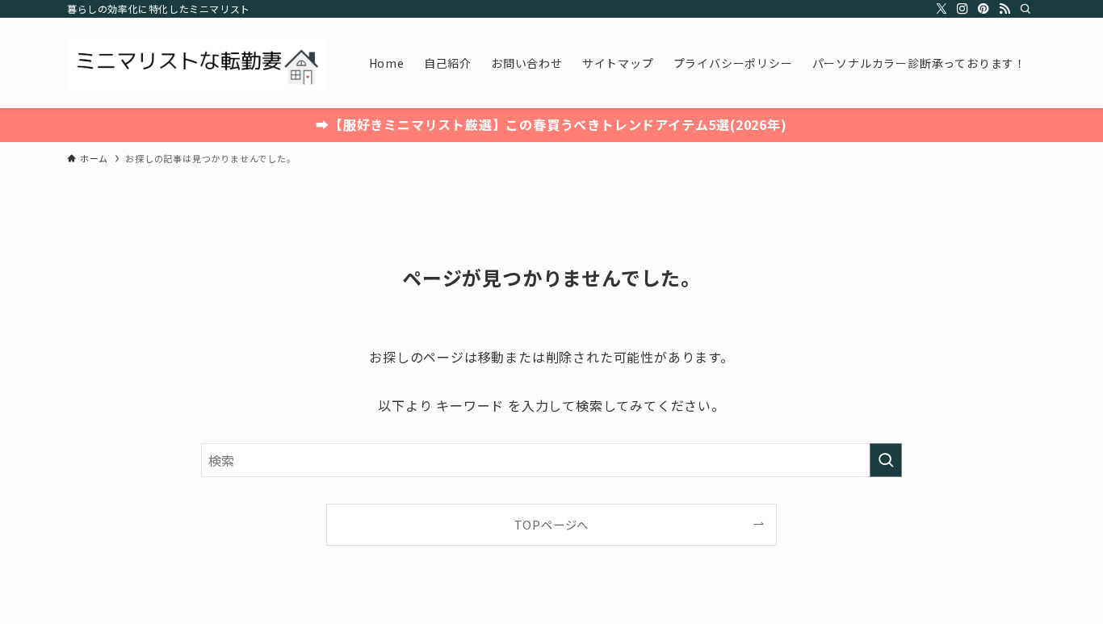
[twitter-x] (941, 9)
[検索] (1025, 9)
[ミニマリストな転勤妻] (197, 63)
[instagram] (962, 9)
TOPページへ (551, 524)
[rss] (1004, 9)
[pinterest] (983, 9)
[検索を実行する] (886, 460)
